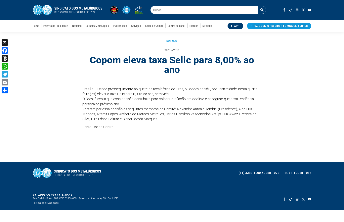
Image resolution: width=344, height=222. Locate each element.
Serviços (136, 25)
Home (36, 25)
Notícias (77, 25)
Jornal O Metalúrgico (97, 25)
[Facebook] (5, 50)
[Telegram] (5, 74)
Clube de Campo (154, 25)
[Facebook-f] (284, 10)
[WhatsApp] (5, 66)
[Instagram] (297, 10)
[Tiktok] (290, 10)
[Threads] (5, 58)
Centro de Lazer (176, 25)
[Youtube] (309, 10)
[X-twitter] (303, 10)
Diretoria (207, 25)
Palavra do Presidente (55, 25)
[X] (5, 43)
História (194, 25)
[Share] (5, 90)
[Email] (5, 82)
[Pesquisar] (262, 10)
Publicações (120, 25)
